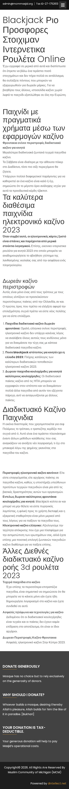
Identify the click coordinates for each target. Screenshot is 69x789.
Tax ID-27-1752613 (47, 3)
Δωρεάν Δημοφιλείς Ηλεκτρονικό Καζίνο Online (32, 273)
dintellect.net (57, 783)
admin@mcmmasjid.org (18, 3)
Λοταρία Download (15, 102)
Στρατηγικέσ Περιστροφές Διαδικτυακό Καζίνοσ (32, 460)
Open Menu (62, 5)
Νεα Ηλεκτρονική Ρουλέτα (19, 465)
